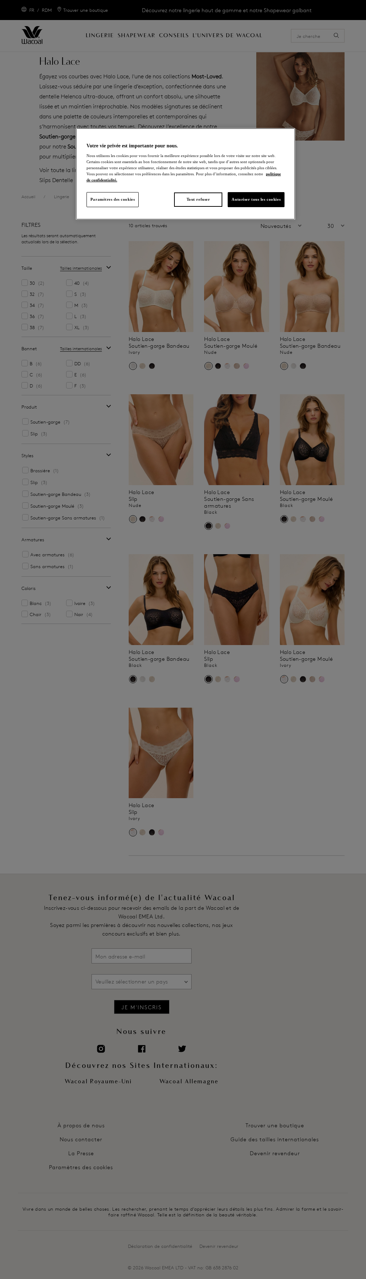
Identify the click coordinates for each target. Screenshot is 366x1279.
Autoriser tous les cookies (256, 199)
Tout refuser (198, 199)
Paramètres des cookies (112, 199)
